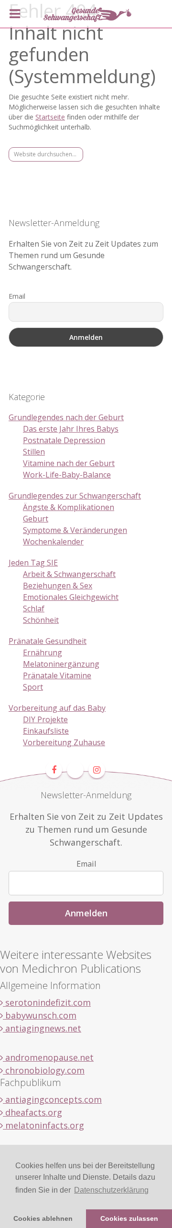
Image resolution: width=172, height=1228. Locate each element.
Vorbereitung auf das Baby (57, 708)
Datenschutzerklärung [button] (111, 1190)
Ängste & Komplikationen (68, 507)
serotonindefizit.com (47, 1002)
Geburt (35, 518)
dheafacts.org (32, 1112)
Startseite (50, 116)
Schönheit (41, 620)
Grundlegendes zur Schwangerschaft (75, 495)
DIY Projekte (45, 719)
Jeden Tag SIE (33, 562)
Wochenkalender (53, 541)
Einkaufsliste (46, 731)
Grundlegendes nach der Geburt (66, 417)
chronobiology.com (44, 1070)
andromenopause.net (48, 1057)
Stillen (34, 451)
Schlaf (33, 608)
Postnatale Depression (64, 440)
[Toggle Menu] (15, 14)
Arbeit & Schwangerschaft (69, 574)
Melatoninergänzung (61, 664)
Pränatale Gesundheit (47, 641)
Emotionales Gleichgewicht (70, 597)
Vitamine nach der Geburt (69, 463)
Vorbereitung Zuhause (64, 742)
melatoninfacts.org (43, 1125)
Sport (33, 687)
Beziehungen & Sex (57, 585)
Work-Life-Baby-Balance (67, 474)
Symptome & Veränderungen (75, 530)
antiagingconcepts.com (52, 1099)
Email (17, 296)
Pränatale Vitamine (57, 675)
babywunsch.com (39, 1015)
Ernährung (42, 652)
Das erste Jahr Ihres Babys (70, 429)
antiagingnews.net (42, 1028)
